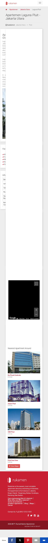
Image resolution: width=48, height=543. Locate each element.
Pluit (30, 25)
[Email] (36, 540)
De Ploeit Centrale (14, 375)
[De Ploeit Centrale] (24, 362)
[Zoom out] (36, 314)
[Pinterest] (28, 540)
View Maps (14, 466)
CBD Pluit (11, 432)
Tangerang (21, 493)
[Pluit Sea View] (24, 447)
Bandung (11, 495)
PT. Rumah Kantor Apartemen (24, 524)
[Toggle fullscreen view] (36, 283)
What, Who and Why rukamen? (18, 500)
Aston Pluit (12, 404)
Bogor (10, 493)
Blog (26, 503)
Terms (27, 318)
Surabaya (34, 493)
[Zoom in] (36, 310)
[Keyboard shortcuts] (17, 318)
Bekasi (28, 493)
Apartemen (13, 9)
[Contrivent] (32, 526)
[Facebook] (12, 540)
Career (10, 505)
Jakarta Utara (25, 9)
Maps (32, 503)
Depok (15, 493)
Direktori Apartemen (15, 503)
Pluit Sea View (13, 460)
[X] (20, 540)
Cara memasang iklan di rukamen (20, 498)
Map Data (21, 318)
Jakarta (32, 491)
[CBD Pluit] (24, 419)
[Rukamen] (11, 3)
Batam (20, 495)
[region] (24, 299)
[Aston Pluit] (24, 391)
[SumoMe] (44, 540)
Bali (16, 495)
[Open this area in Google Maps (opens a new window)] (12, 318)
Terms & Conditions (15, 502)
